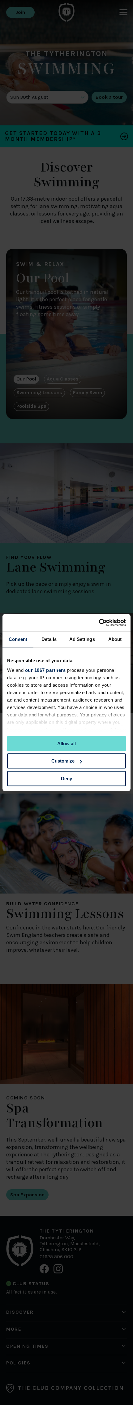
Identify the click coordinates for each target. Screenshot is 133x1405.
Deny (66, 778)
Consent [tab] (18, 639)
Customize (63, 760)
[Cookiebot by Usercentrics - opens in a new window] (99, 623)
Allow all (66, 743)
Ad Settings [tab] (82, 639)
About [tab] (115, 639)
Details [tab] (49, 639)
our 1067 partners (45, 670)
